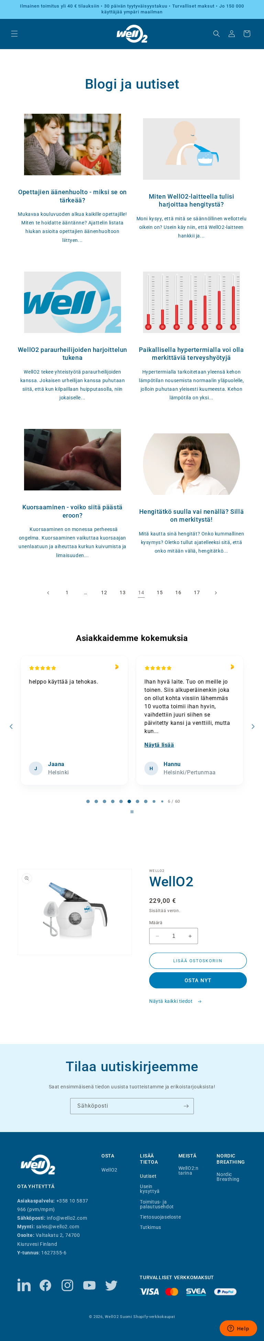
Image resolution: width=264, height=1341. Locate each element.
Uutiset (148, 1176)
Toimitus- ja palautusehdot (157, 1204)
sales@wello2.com (57, 1226)
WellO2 (109, 1169)
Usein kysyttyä (150, 1189)
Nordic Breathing (228, 1177)
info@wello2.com (67, 1218)
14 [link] (141, 592)
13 (122, 592)
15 (160, 592)
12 (104, 592)
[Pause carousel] (132, 811)
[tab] (88, 801)
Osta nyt (198, 980)
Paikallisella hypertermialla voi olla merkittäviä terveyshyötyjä (191, 353)
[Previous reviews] (11, 726)
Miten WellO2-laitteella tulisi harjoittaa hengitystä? (191, 200)
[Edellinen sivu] (48, 592)
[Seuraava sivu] (215, 592)
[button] (14, 33)
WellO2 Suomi (118, 1317)
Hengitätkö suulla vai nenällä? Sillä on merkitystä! (191, 515)
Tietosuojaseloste (160, 1216)
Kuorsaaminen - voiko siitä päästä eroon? (72, 511)
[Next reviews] (252, 726)
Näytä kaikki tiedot (171, 1001)
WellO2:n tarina (188, 1170)
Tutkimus (150, 1227)
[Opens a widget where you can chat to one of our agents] (238, 1329)
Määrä (155, 922)
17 (197, 592)
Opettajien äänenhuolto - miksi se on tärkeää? (72, 195)
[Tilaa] (186, 1106)
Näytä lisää (159, 745)
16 (178, 592)
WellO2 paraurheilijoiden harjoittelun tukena (72, 353)
